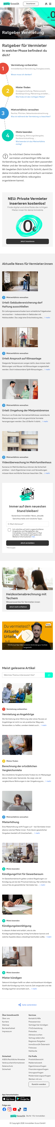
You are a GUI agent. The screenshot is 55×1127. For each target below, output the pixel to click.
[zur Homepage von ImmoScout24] (11, 5)
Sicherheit (6, 1069)
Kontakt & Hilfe (35, 1018)
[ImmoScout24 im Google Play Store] (23, 1100)
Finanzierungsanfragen (38, 1069)
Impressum (7, 1031)
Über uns (6, 1018)
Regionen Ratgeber (37, 1041)
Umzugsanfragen (36, 1072)
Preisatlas (33, 1031)
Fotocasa (33, 1048)
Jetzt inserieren (27, 241)
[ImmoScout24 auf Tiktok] (20, 1111)
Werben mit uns (35, 1079)
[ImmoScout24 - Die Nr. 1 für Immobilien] (17, 1116)
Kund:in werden (39, 1084)
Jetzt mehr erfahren (18, 607)
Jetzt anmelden (27, 543)
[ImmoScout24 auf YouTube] (15, 1111)
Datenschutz (7, 1066)
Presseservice (34, 1022)
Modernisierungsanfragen (40, 1076)
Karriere (5, 1022)
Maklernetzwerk (35, 1063)
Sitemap (5, 1025)
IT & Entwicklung (35, 1028)
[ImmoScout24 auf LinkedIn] (25, 1111)
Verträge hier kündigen (38, 1025)
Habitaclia (33, 1051)
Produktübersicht (36, 1059)
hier (33, 537)
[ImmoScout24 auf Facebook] (4, 1111)
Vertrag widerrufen (37, 1038)
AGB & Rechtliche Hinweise (13, 1059)
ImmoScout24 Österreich (39, 1044)
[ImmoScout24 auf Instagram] (9, 1111)
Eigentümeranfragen (37, 1066)
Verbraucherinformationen (13, 1063)
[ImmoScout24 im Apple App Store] (9, 1100)
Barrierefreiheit (8, 1028)
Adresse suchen (35, 1035)
